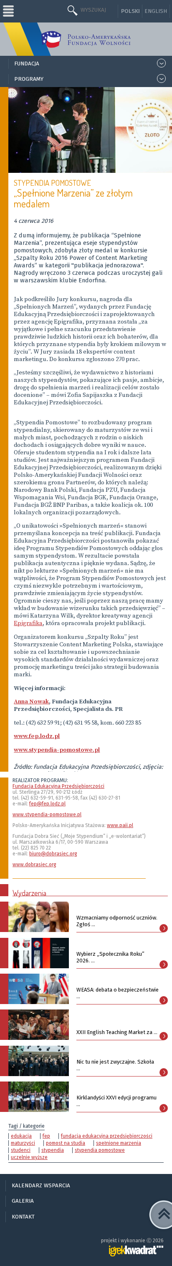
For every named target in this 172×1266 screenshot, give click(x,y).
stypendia (52, 1150)
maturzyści (23, 1143)
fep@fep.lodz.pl (47, 804)
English (155, 11)
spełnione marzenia (118, 1143)
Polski (130, 11)
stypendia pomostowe (100, 1150)
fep (46, 1136)
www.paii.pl (120, 825)
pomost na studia (65, 1143)
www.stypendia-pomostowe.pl (47, 814)
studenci (20, 1150)
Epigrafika (28, 623)
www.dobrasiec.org (34, 864)
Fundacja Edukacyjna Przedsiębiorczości (58, 786)
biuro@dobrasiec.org (53, 854)
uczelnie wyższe (29, 1157)
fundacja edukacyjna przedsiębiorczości (106, 1136)
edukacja (21, 1136)
